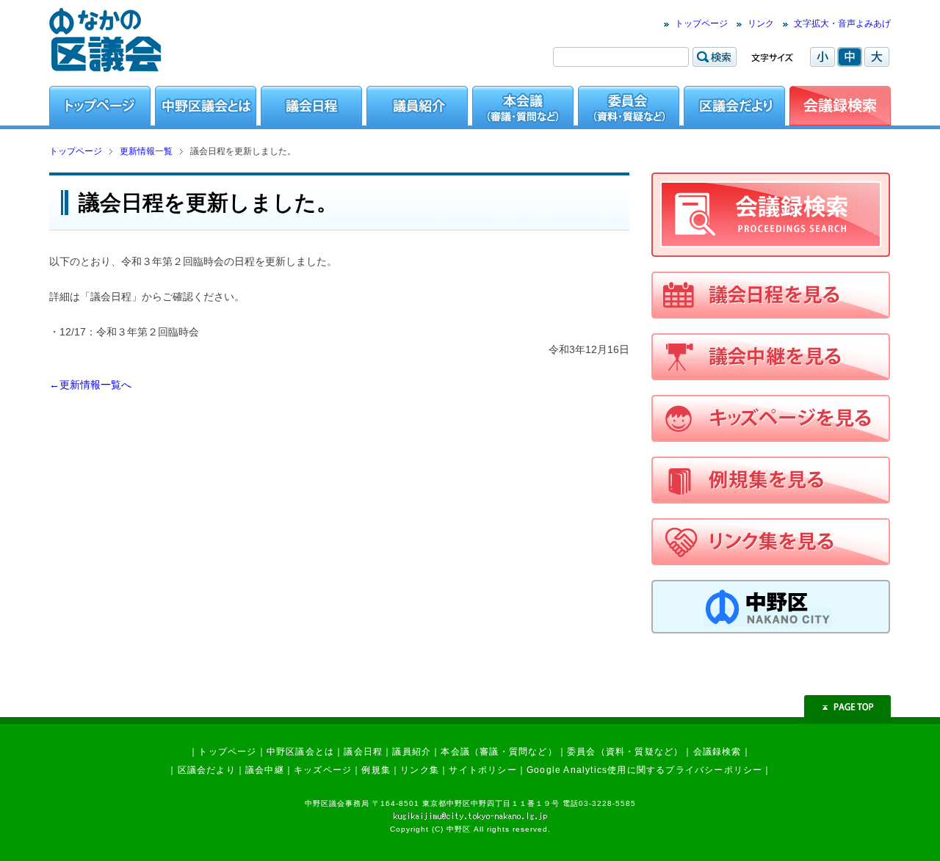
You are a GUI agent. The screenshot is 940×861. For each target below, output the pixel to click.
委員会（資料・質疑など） (625, 751)
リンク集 (419, 770)
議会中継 (264, 770)
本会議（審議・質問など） (499, 751)
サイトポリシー (482, 770)
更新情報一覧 (146, 151)
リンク (761, 23)
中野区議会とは (300, 751)
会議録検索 (717, 751)
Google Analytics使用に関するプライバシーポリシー (644, 770)
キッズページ (323, 770)
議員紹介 (411, 751)
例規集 (376, 770)
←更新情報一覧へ (90, 384)
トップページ (701, 23)
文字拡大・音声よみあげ (842, 23)
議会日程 (363, 751)
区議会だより (207, 770)
